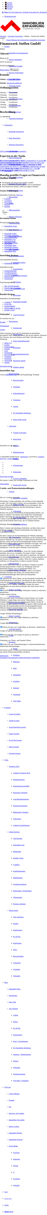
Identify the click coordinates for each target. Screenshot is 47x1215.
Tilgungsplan (8, 290)
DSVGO (3, 459)
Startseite (3, 36)
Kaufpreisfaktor (9, 306)
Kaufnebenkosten (10, 271)
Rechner (10, 7)
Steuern (9, 5)
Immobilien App (10, 239)
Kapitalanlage (9, 347)
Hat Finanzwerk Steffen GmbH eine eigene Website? (20, 187)
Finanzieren (8, 353)
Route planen (5, 70)
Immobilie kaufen (10, 234)
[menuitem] (25, 3)
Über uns (19, 195)
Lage (6, 351)
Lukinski (41, 457)
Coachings (8, 201)
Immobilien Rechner (11, 263)
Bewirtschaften (9, 355)
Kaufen (7, 345)
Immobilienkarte (10, 241)
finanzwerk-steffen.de (14, 83)
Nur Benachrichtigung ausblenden (28, 658)
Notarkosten (8, 279)
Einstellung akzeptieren (8, 658)
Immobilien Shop (10, 245)
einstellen (6, 484)
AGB (9, 459)
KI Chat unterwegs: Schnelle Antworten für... (21, 12)
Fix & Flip (8, 304)
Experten (7, 199)
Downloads (8, 203)
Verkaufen (7, 361)
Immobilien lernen (10, 226)
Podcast (7, 205)
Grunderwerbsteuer (11, 275)
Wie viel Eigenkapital (11, 286)
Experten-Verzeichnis (15, 36)
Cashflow (7, 302)
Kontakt (3, 322)
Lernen (9, 3)
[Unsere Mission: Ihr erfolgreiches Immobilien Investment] (24, 40)
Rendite (7, 349)
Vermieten (7, 357)
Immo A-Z (8, 343)
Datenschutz (4, 656)
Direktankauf (4, 326)
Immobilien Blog (10, 251)
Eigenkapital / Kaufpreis (12, 288)
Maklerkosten (9, 277)
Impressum (24, 457)
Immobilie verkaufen (11, 235)
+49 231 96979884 (13, 79)
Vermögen (7, 359)
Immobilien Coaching (11, 249)
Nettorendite (8, 308)
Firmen (9, 8)
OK (1, 484)
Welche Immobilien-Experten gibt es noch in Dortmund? (21, 185)
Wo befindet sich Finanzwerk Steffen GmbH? (17, 183)
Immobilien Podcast (11, 247)
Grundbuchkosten (10, 273)
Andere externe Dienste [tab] (8, 594)
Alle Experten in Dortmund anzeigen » (13, 151)
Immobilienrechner (10, 237)
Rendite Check (9, 310)
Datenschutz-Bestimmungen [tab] (9, 646)
